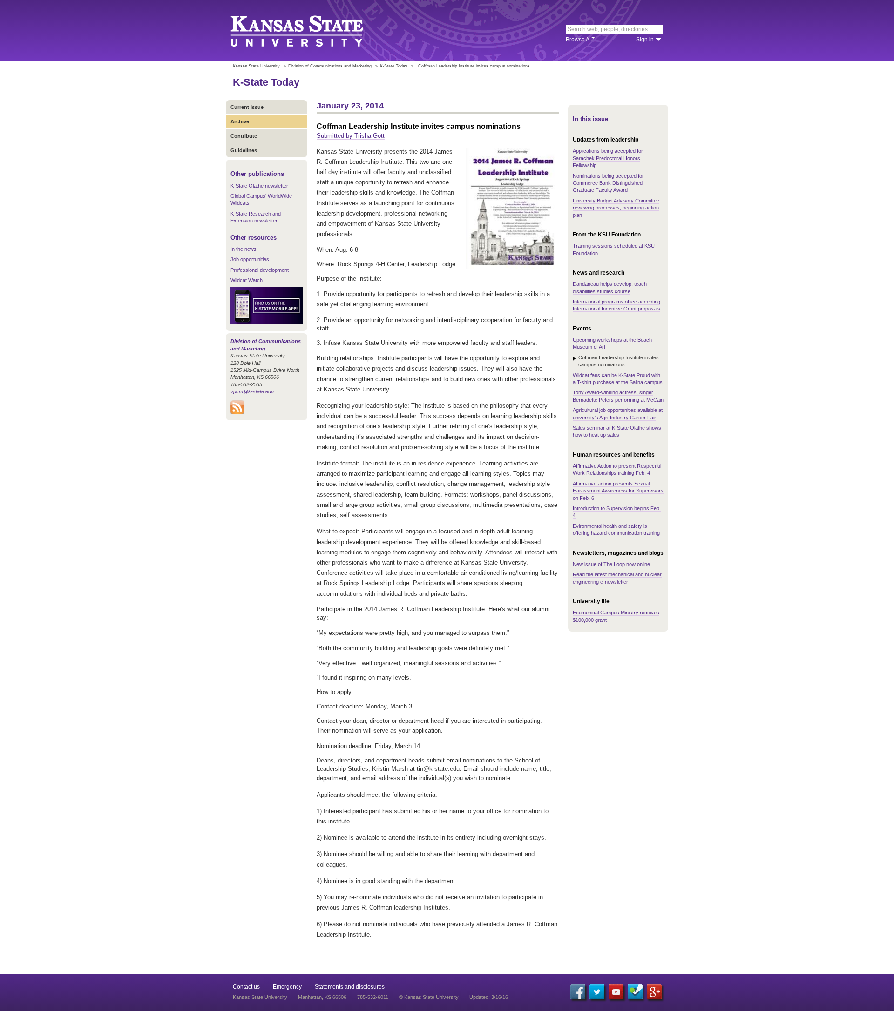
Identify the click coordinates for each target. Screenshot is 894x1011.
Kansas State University (308, 30)
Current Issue (247, 107)
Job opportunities (249, 259)
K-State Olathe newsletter (259, 186)
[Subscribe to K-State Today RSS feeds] (237, 412)
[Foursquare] (635, 991)
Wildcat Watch (246, 280)
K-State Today (393, 66)
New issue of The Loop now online (611, 564)
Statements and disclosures (350, 987)
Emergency (287, 987)
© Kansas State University (429, 997)
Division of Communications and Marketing (330, 66)
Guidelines (243, 150)
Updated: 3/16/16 (488, 997)
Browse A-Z (580, 39)
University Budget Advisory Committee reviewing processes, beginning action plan (616, 208)
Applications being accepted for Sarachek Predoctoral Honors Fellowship (608, 158)
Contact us (246, 987)
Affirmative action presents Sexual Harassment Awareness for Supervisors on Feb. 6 (618, 491)
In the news (243, 249)
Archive (239, 121)
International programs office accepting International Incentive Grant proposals (616, 305)
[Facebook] (577, 991)
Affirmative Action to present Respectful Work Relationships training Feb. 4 (617, 469)
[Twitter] (596, 991)
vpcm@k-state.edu (252, 391)
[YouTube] (616, 991)
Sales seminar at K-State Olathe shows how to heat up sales (617, 431)
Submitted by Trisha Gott (351, 135)
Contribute (243, 136)
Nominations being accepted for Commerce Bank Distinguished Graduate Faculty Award (608, 183)
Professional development (259, 270)
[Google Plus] (654, 991)
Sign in (645, 39)
